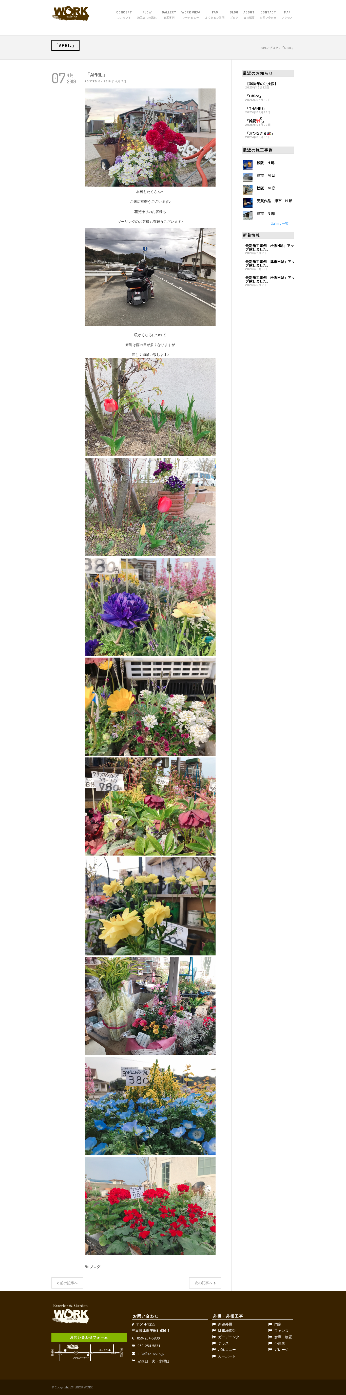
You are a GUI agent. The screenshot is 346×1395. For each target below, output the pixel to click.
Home (263, 48)
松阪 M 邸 (266, 188)
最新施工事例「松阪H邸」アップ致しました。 (269, 247)
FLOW (147, 14)
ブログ (273, 48)
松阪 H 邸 (266, 162)
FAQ (215, 14)
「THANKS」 (256, 108)
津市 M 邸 (266, 175)
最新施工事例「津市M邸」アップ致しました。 (270, 263)
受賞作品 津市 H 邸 (274, 200)
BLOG (234, 14)
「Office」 (254, 96)
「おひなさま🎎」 (260, 133)
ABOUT (249, 14)
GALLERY (169, 14)
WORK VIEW (190, 14)
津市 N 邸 (266, 213)
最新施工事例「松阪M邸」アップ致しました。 (270, 279)
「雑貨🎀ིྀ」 (255, 120)
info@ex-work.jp (151, 1353)
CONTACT (268, 14)
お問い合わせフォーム (89, 1337)
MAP (287, 14)
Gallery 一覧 (280, 224)
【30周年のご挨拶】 (261, 83)
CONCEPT (124, 14)
